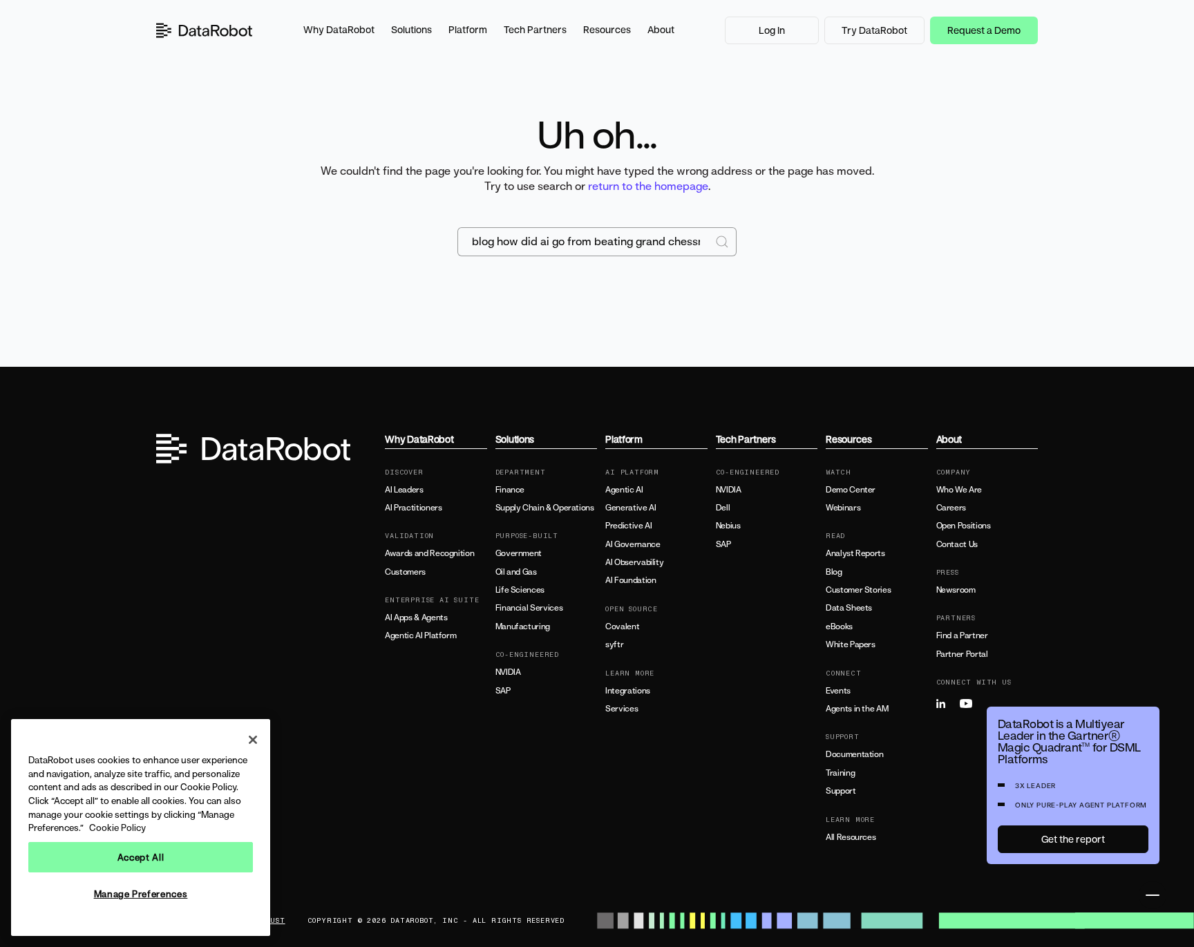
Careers (951, 508)
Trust (272, 920)
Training (840, 773)
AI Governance (632, 544)
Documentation (854, 754)
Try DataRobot (874, 30)
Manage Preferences (141, 893)
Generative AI (630, 508)
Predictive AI (628, 525)
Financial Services (529, 608)
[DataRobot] (204, 30)
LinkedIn (946, 704)
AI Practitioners (413, 508)
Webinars (843, 508)
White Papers (850, 644)
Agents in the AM (857, 709)
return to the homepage (648, 186)
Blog (834, 572)
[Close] (253, 740)
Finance (509, 490)
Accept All (140, 857)
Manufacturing (522, 626)
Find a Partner (962, 635)
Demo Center (850, 490)
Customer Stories (858, 590)
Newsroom (956, 590)
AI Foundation (630, 580)
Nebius (728, 525)
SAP (503, 691)
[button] (339, 30)
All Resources (850, 837)
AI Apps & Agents (416, 617)
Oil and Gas (516, 572)
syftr (614, 644)
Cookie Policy (117, 827)
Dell (723, 508)
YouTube (970, 704)
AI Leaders (404, 490)
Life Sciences (519, 590)
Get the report (1073, 839)
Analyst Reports (855, 553)
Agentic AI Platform (420, 635)
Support (840, 791)
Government (518, 553)
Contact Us (957, 544)
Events (838, 691)
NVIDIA (508, 672)
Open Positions (963, 525)
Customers (405, 572)
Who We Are (959, 490)
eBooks (839, 626)
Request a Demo (984, 30)
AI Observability (634, 562)
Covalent (622, 626)
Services (621, 709)
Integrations (627, 691)
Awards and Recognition (429, 553)
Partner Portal (962, 654)
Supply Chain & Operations (544, 508)
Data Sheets (849, 608)
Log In (772, 30)
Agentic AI (624, 490)
